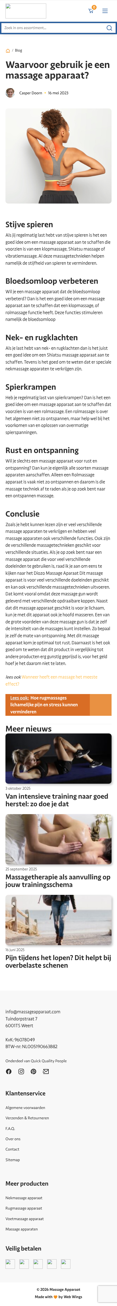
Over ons (12, 1138)
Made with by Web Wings (58, 1297)
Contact (12, 1149)
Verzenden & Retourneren (27, 1118)
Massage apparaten (21, 1229)
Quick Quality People (49, 1060)
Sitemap (12, 1159)
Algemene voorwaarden (25, 1107)
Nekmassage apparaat (23, 1197)
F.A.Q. (10, 1128)
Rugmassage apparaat (23, 1208)
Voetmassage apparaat (24, 1218)
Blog (18, 50)
